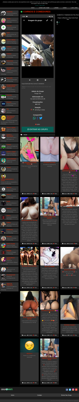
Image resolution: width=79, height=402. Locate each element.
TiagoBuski (76, 400)
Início (32, 7)
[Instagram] (73, 389)
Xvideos (69, 207)
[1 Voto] (31, 109)
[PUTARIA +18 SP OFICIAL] (29, 256)
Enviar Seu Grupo (44, 7)
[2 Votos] (33, 109)
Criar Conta (74, 7)
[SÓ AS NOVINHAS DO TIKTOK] (29, 303)
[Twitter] (40, 118)
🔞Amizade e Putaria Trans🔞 (29, 163)
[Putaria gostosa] (49, 149)
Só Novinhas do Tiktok (29, 220)
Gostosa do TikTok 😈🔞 (69, 171)
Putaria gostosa (50, 162)
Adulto (25, 134)
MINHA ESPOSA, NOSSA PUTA (49, 358)
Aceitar (37, 5)
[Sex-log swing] (49, 256)
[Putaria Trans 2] (69, 307)
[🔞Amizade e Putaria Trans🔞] (29, 149)
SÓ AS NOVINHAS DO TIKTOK (29, 318)
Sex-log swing (50, 266)
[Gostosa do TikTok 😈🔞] (69, 153)
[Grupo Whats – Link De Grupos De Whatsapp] (7, 389)
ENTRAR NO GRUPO (38, 129)
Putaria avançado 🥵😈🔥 (49, 311)
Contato (56, 7)
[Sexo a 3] (29, 345)
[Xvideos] (69, 201)
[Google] (76, 389)
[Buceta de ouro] (69, 258)
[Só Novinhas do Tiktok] (29, 208)
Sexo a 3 (29, 353)
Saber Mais (42, 5)
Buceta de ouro (69, 270)
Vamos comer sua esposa (49, 217)
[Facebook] (37, 118)
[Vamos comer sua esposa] (49, 206)
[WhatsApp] (34, 118)
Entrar (65, 7)
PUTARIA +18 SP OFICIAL (29, 266)
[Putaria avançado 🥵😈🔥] (49, 300)
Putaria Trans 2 (69, 325)
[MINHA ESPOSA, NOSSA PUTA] (49, 348)
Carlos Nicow (63, 400)
